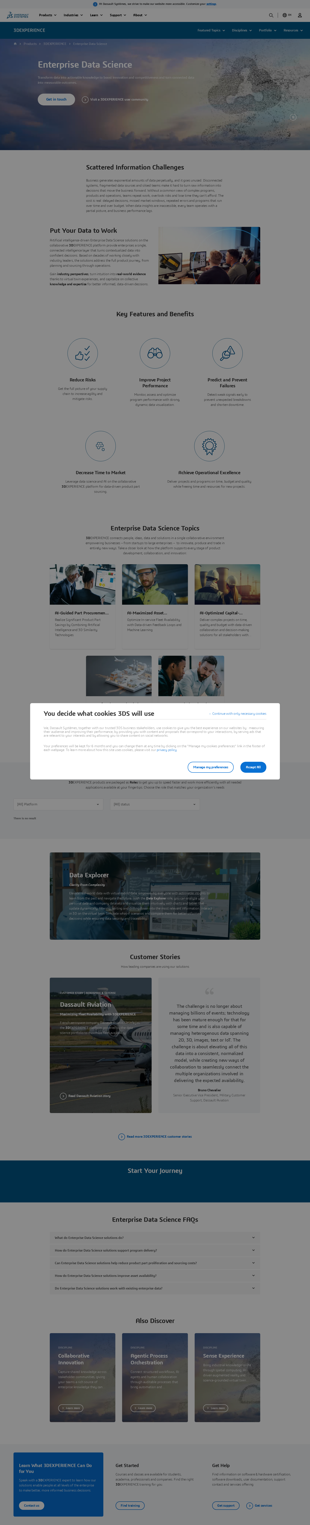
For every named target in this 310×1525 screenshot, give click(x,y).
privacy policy (167, 750)
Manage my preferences (210, 767)
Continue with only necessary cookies (239, 713)
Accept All (253, 767)
